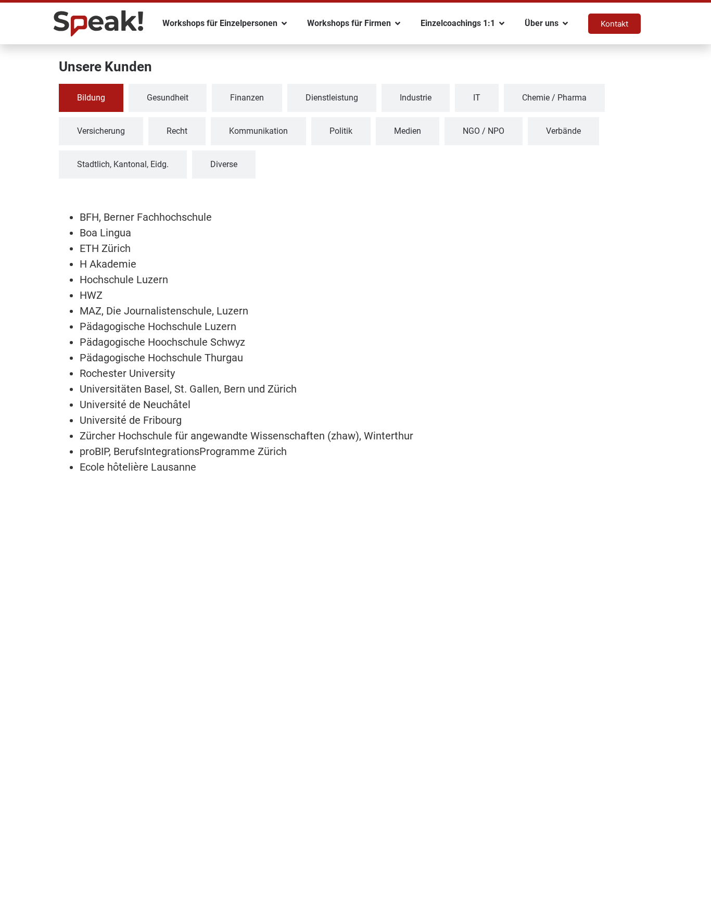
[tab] (91, 98)
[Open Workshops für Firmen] (397, 23)
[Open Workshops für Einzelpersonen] (284, 23)
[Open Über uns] (565, 23)
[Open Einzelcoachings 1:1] (502, 23)
